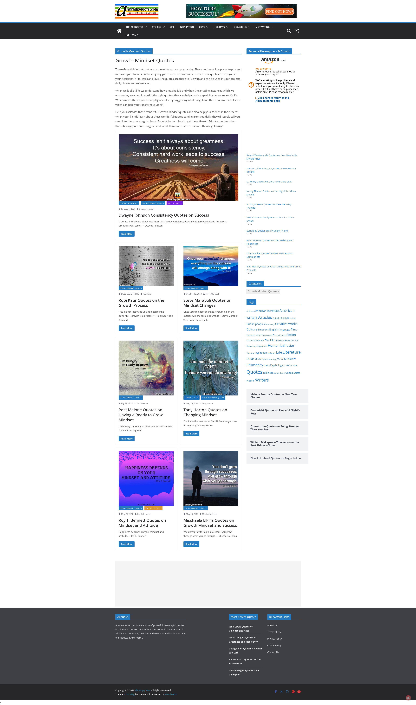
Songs (276, 373)
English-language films (283, 329)
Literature (292, 352)
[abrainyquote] (119, 31)
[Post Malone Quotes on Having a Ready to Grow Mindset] (146, 368)
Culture (252, 329)
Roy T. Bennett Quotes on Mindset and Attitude (142, 522)
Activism (250, 311)
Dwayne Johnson (146, 208)
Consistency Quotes (129, 203)
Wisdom (250, 380)
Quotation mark (290, 365)
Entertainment (279, 335)
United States (292, 372)
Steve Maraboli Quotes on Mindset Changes (207, 303)
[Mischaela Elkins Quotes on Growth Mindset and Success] (211, 478)
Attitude (276, 318)
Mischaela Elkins (209, 514)
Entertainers (267, 335)
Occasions (240, 26)
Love (202, 26)
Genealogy (251, 346)
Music (280, 359)
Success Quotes (174, 203)
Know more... (136, 637)
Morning (272, 359)
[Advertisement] (208, 584)
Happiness (262, 346)
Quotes (254, 372)
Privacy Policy (274, 638)
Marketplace (261, 359)
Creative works (286, 324)
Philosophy (255, 364)
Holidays (219, 26)
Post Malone (142, 403)
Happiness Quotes (153, 508)
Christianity (269, 324)
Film (267, 340)
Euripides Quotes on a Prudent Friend (267, 230)
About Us (272, 625)
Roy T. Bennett (143, 514)
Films (273, 340)
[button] (145, 27)
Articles (265, 317)
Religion (268, 373)
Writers (262, 380)
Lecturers (271, 353)
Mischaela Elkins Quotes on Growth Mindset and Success (210, 522)
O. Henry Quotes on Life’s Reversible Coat (269, 181)
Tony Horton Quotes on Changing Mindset (205, 412)
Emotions (263, 329)
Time (282, 372)
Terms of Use (274, 632)
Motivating (262, 26)
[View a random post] (297, 31)
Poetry (267, 365)
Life (172, 26)
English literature (254, 335)
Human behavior (281, 345)
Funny (294, 340)
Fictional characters (255, 340)
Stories (156, 26)
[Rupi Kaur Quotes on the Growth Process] (146, 266)
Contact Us (273, 652)
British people (255, 324)
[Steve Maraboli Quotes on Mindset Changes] (211, 266)
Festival (131, 34)
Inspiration (187, 26)
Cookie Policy (274, 645)
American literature (266, 311)
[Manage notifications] (408, 697)
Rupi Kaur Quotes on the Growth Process (141, 303)
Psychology (276, 365)
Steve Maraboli (212, 293)
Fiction (291, 335)
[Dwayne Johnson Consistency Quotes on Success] (178, 167)
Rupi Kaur (147, 293)
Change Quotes (191, 397)
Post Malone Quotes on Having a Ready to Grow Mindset (141, 414)
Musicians (290, 359)
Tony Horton (207, 403)
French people (283, 340)
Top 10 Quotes (134, 26)
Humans (250, 352)
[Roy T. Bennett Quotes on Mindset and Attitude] (146, 478)
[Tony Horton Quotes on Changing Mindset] (211, 368)
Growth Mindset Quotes (153, 203)
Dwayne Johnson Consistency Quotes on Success (164, 215)
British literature (288, 318)
